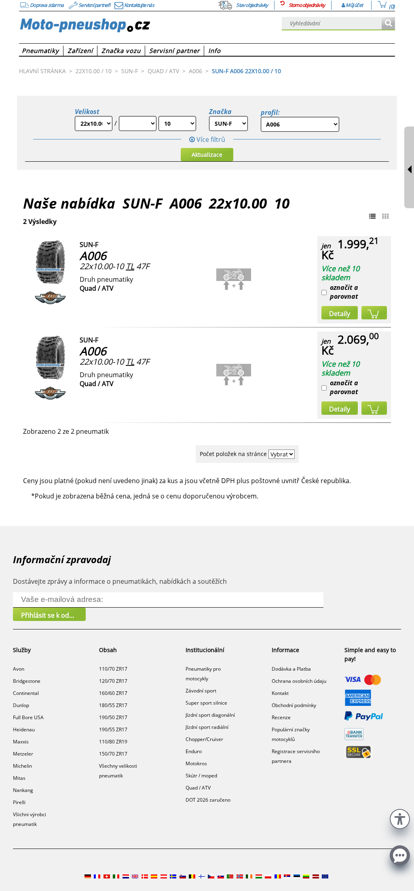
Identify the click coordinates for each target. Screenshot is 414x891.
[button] (400, 818)
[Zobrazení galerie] (385, 216)
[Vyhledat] (388, 23)
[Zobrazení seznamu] (372, 216)
